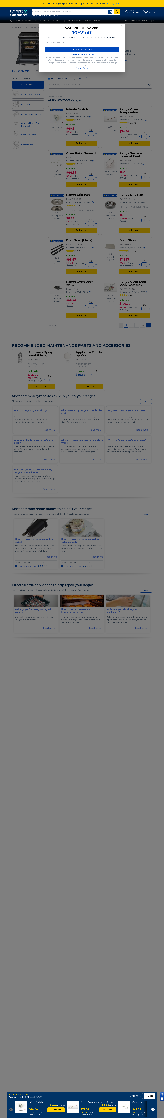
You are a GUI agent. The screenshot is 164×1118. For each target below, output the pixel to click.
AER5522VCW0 (34, 1097)
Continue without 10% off (82, 55)
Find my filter (113, 3)
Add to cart (56, 1110)
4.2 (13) (62, 1105)
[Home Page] (20, 13)
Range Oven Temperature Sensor (97, 1102)
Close (149, 1096)
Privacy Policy (82, 68)
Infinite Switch (36, 1102)
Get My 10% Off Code (82, 50)
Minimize (135, 1096)
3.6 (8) (114, 1105)
